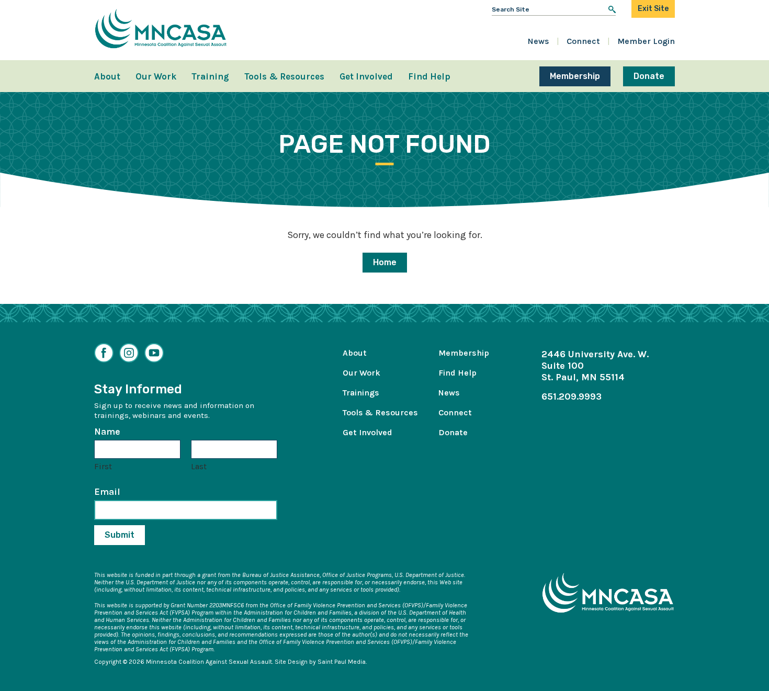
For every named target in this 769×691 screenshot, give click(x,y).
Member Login (646, 41)
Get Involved (366, 77)
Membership (575, 76)
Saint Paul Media (342, 661)
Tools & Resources (284, 77)
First (103, 466)
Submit (119, 535)
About (107, 77)
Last (199, 466)
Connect (583, 41)
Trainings (361, 393)
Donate (649, 76)
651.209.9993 (571, 396)
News (538, 41)
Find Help (429, 77)
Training (210, 77)
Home (385, 262)
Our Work (155, 77)
